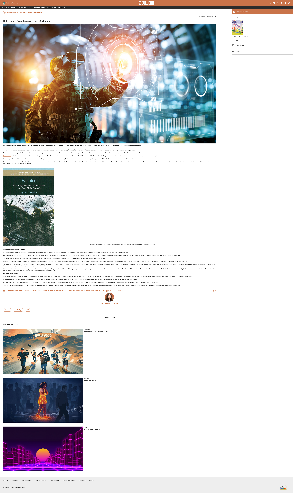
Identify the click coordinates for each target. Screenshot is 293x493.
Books (54, 7)
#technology (18, 310)
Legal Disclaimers (54, 480)
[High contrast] (285, 3)
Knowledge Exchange (39, 7)
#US (28, 310)
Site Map (91, 480)
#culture (7, 310)
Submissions (15, 480)
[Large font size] (281, 3)
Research (13, 7)
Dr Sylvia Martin (7, 156)
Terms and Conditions (40, 480)
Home (8, 12)
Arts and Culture (62, 7)
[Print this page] (289, 3)
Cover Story (5, 7)
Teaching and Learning (24, 7)
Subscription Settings (69, 480)
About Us (5, 480)
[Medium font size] (277, 3)
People (48, 7)
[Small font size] (274, 3)
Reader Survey (82, 480)
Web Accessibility (26, 480)
